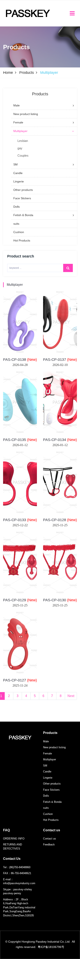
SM (45, 765)
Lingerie (47, 777)
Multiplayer (15, 284)
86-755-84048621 (21, 873)
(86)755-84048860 (19, 867)
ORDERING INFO (13, 838)
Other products (52, 783)
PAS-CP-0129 (20, 600)
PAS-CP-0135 (20, 440)
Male (46, 741)
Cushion (48, 813)
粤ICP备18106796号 (51, 947)
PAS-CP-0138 (20, 360)
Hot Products (51, 819)
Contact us (51, 830)
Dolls (46, 795)
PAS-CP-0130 (60, 600)
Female (47, 753)
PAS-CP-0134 (60, 440)
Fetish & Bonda (52, 801)
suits (46, 807)
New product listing (54, 747)
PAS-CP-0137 (60, 360)
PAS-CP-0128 (60, 520)
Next (70, 696)
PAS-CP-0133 (20, 520)
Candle (47, 771)
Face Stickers (51, 789)
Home (8, 73)
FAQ (6, 830)
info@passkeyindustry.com (19, 883)
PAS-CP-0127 (20, 680)
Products (26, 73)
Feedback (49, 844)
